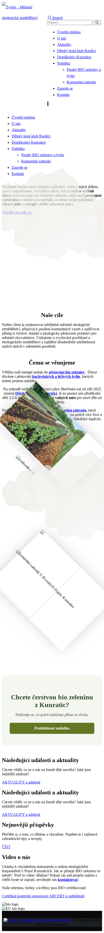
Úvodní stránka (69, 32)
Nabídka (63, 63)
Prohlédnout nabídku (52, 728)
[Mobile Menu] (48, 108)
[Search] (97, 22)
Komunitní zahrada (81, 82)
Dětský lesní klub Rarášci (76, 51)
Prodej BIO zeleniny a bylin (42, 155)
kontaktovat (68, 880)
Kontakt (63, 95)
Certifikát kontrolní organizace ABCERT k (43, 896)
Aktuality (64, 44)
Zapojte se (65, 88)
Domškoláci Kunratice (74, 57)
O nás (61, 38)
